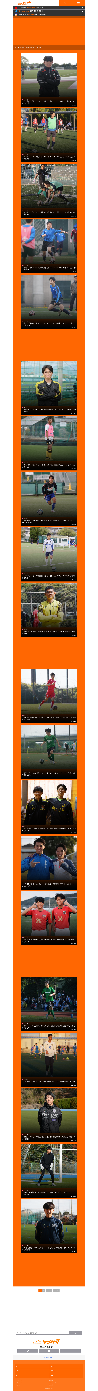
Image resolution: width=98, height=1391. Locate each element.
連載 (52, 1375)
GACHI (52, 1366)
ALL (17, 1366)
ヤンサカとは (19, 1381)
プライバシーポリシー (54, 1383)
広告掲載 (51, 1381)
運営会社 (51, 1385)
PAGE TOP (49, 1357)
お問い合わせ (19, 1383)
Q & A (17, 1375)
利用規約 (18, 1385)
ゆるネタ (53, 1371)
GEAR (17, 1371)
